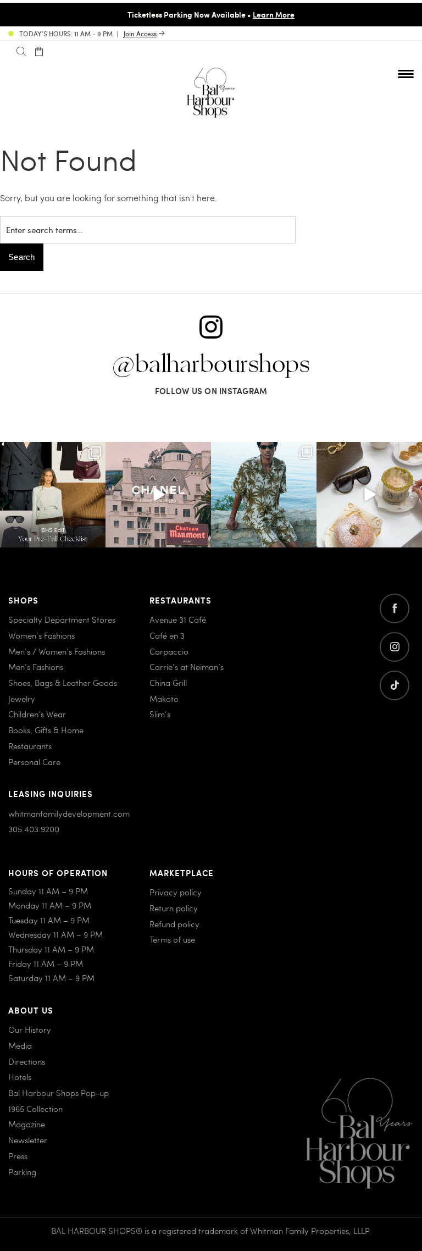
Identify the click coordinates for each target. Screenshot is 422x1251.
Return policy (173, 908)
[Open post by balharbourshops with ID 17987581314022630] (53, 494)
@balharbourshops (211, 365)
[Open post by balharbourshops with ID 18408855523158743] (158, 494)
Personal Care (34, 761)
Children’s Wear (37, 713)
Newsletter (27, 1139)
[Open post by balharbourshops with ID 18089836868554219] (369, 494)
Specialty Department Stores (61, 619)
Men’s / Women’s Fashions (56, 651)
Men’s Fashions (35, 666)
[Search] (21, 51)
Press (17, 1155)
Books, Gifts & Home (46, 729)
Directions (26, 1061)
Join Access (140, 33)
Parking (22, 1171)
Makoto (164, 698)
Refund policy (174, 923)
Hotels (19, 1076)
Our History (29, 1029)
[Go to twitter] (394, 685)
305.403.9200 (33, 828)
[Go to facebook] (394, 608)
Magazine (26, 1124)
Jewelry (21, 698)
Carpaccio (168, 651)
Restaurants (30, 745)
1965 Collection (35, 1108)
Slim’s (159, 713)
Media (20, 1045)
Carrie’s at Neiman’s (186, 666)
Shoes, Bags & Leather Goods (62, 682)
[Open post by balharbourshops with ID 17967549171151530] (263, 494)
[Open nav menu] (406, 73)
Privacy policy (175, 892)
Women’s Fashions (41, 635)
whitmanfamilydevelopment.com (69, 813)
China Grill (168, 682)
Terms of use (172, 939)
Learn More (274, 14)
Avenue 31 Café (177, 619)
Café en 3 (167, 635)
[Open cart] (38, 51)
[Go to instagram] (394, 647)
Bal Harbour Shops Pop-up (58, 1092)
